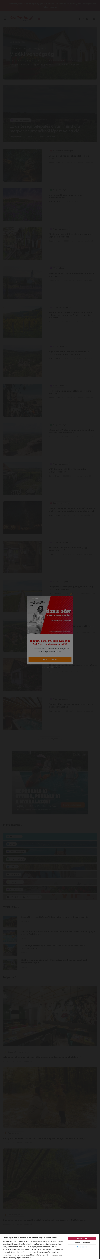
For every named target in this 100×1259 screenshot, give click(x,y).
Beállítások (82, 1247)
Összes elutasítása (82, 1242)
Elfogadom (82, 1238)
